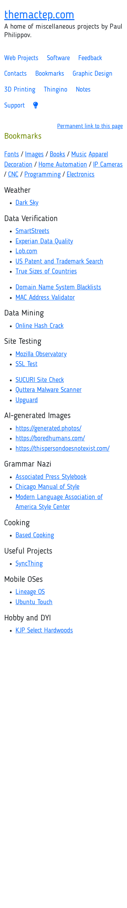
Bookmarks (49, 74)
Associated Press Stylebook (51, 477)
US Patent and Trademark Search (59, 262)
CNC (13, 175)
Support (14, 106)
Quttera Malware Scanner (48, 390)
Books (57, 154)
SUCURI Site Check (40, 380)
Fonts (11, 154)
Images (34, 154)
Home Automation (62, 165)
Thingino (55, 90)
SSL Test (26, 364)
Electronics (81, 175)
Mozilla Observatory (41, 354)
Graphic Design (93, 74)
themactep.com (39, 15)
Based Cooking (35, 535)
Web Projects (21, 58)
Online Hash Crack (40, 326)
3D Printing (19, 90)
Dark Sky (27, 203)
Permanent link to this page (90, 126)
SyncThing (29, 564)
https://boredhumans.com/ (50, 438)
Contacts (15, 74)
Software (58, 58)
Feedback (90, 58)
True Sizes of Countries (46, 271)
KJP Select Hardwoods (44, 630)
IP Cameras (108, 165)
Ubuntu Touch (34, 602)
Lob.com (26, 251)
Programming (42, 175)
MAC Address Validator (45, 298)
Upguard (27, 400)
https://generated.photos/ (48, 429)
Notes (83, 90)
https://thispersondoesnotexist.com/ (62, 449)
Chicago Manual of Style (47, 487)
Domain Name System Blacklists (58, 287)
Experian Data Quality (44, 241)
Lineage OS (30, 592)
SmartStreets (32, 231)
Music (78, 154)
